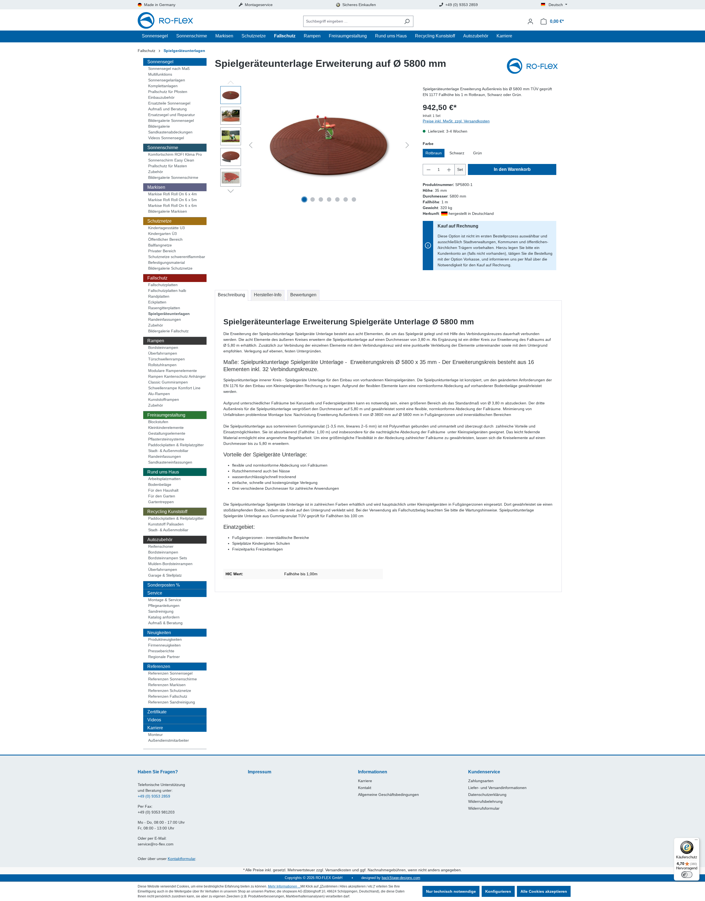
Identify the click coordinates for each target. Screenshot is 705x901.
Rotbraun (433, 153)
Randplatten (158, 296)
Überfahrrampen (162, 353)
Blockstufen (158, 422)
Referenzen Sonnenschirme (172, 679)
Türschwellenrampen (166, 359)
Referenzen (158, 666)
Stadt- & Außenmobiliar (168, 450)
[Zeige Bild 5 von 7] (337, 199)
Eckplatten (157, 302)
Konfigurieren (498, 891)
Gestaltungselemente (166, 433)
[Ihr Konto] (530, 21)
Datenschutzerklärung (487, 794)
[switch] (686, 874)
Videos (154, 719)
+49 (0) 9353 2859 (154, 796)
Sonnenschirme (162, 147)
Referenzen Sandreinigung (171, 702)
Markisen (156, 187)
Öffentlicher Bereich (165, 239)
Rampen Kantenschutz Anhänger (177, 376)
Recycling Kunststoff (167, 511)
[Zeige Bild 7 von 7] (354, 199)
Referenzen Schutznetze (169, 690)
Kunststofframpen (163, 399)
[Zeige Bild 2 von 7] (312, 199)
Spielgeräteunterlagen (169, 313)
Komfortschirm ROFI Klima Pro (175, 154)
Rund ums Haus (163, 472)
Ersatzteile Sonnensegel (169, 103)
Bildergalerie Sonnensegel (171, 120)
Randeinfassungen (164, 319)
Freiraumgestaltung (166, 415)
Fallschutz (157, 278)
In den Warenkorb (512, 169)
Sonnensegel (160, 61)
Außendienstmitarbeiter (168, 740)
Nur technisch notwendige (451, 891)
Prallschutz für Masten (167, 166)
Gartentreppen (161, 502)
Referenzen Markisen (167, 685)
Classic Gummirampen (168, 382)
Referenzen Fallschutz (167, 696)
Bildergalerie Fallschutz (168, 331)
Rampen (155, 340)
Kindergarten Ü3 (162, 233)
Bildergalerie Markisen (167, 211)
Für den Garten (161, 496)
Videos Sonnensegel (166, 138)
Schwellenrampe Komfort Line (174, 388)
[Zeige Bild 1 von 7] (304, 199)
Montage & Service (164, 600)
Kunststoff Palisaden (166, 524)
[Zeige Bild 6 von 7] (345, 199)
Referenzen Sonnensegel (170, 673)
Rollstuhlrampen (162, 365)
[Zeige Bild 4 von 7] (329, 199)
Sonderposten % (163, 585)
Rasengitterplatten (164, 308)
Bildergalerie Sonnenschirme (173, 177)
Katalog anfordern (164, 617)
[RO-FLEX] (534, 66)
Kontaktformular (181, 858)
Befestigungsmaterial (166, 262)
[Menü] (696, 841)
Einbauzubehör (161, 97)
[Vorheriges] (250, 145)
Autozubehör (159, 539)
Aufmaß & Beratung (165, 623)
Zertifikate (157, 712)
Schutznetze (159, 221)
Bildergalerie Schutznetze (170, 268)
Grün (477, 153)
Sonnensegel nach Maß (169, 68)
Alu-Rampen (159, 393)
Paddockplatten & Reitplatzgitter (176, 445)
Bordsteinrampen (163, 347)
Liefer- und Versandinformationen (497, 787)
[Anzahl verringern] (428, 169)
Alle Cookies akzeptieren (543, 891)
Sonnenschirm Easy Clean (171, 160)
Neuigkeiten (159, 632)
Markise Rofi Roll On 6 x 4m (172, 194)
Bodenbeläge (159, 484)
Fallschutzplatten (163, 285)
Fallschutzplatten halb (167, 290)
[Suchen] (406, 21)
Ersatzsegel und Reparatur (171, 115)
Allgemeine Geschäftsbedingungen (388, 794)
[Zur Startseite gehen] (165, 21)
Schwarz (456, 153)
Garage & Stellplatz (165, 575)
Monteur (155, 734)
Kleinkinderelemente (166, 427)
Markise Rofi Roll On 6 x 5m (172, 200)
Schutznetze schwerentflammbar (176, 256)
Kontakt (364, 787)
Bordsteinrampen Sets (167, 558)
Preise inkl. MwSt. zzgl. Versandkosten (456, 121)
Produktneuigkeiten (165, 639)
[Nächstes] (407, 145)
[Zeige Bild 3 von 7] (321, 199)
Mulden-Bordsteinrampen (170, 564)
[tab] (231, 295)
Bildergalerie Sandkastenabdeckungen (170, 129)
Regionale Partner (164, 656)
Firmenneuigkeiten (164, 645)
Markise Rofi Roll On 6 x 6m (172, 205)
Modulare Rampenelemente (172, 370)
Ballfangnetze (160, 245)
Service (154, 593)
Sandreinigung (160, 611)
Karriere (155, 727)
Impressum (259, 771)
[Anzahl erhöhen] (449, 169)
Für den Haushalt (163, 490)
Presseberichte (161, 651)
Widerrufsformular (484, 808)
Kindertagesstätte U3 (166, 228)
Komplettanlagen (163, 86)
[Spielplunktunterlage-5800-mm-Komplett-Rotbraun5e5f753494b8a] (329, 145)
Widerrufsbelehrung (485, 801)
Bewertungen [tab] (303, 294)
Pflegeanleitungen (164, 605)
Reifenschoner (160, 546)
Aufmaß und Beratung (167, 109)
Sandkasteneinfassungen (170, 462)
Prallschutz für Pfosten (167, 91)
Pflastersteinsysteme (166, 439)
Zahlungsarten (481, 781)
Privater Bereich (162, 251)
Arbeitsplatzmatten (164, 478)
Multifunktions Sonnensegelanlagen (166, 77)
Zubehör (155, 171)
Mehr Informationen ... (284, 886)
